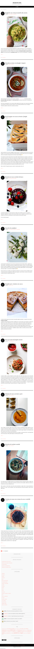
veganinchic (6, 613)
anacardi (3, 628)
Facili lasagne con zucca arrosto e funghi (16, 116)
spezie (16, 633)
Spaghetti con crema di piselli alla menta (16, 13)
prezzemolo (25, 631)
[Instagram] (5, 640)
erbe (14, 630)
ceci (19, 628)
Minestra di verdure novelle (12, 444)
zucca (29, 633)
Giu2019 (3, 341)
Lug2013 (3, 445)
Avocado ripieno (4, 564)
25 (2, 116)
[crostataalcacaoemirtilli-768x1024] (17, 516)
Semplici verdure (4, 599)
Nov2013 (3, 395)
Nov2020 (3, 285)
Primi (2, 594)
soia (13, 633)
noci (15, 631)
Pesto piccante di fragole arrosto (13, 339)
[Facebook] (2, 640)
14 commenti (4, 438)
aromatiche (9, 628)
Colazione (9, 285)
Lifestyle (3, 586)
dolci (11, 630)
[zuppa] (17, 465)
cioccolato (21, 628)
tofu (19, 633)
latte (24, 630)
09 (2, 228)
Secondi (3, 597)
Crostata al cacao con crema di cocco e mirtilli (17, 499)
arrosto (12, 628)
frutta (18, 630)
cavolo (18, 628)
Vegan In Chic (17, 2)
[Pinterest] (4, 640)
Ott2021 (3, 117)
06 (2, 444)
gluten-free (22, 630)
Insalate (3, 584)
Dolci (9, 178)
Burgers (3, 576)
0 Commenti (3, 57)
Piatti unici (12, 229)
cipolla (24, 628)
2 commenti (3, 222)
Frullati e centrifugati (5, 583)
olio (16, 631)
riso (30, 631)
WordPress (18, 645)
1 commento (4, 388)
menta (6, 631)
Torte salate (4, 600)
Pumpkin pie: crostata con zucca (14, 284)
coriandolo (8, 630)
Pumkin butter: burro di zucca (6, 561)
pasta (19, 631)
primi (29, 631)
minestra (11, 631)
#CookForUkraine (21, 98)
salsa (3, 633)
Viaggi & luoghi (4, 603)
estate (16, 630)
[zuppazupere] (17, 412)
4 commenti (3, 171)
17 (2, 177)
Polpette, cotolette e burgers (6, 593)
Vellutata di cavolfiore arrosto (6, 567)
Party (3, 589)
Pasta (9, 14)
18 (2, 63)
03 (2, 499)
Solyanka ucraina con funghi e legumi (15, 63)
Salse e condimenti (13, 14)
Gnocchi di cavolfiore (11, 228)
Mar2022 (3, 64)
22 (2, 12)
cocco (27, 628)
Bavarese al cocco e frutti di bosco (14, 177)
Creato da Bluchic (22, 645)
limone (30, 630)
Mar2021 (3, 229)
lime (28, 630)
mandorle (4, 631)
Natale (3, 587)
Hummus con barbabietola (6, 565)
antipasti (6, 628)
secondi (8, 633)
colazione (4, 630)
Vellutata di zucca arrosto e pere (13, 394)
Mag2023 (3, 14)
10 (2, 284)
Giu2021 (3, 178)
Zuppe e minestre (11, 64)
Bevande (3, 574)
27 (2, 393)
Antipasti (3, 573)
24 (2, 339)
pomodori (22, 631)
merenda (8, 631)
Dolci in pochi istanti (13, 178)
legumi (26, 630)
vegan (21, 633)
